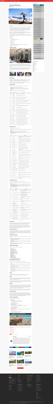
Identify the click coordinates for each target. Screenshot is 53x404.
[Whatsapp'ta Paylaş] (17, 347)
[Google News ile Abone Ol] (24, 24)
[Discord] (49, 1)
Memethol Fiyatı (37, 385)
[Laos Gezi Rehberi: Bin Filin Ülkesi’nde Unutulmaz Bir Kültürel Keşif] (20, 361)
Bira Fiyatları (10, 388)
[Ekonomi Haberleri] (38, 21)
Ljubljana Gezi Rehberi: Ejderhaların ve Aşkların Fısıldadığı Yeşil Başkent (12, 365)
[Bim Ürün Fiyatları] (38, 13)
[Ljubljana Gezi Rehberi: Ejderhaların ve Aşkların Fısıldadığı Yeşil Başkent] (12, 361)
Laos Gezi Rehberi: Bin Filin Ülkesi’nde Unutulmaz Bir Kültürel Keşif (20, 365)
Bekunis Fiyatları (37, 390)
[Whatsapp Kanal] (52, 1)
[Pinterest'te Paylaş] (20, 347)
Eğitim (33, 65)
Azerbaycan (11, 27)
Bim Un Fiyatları (19, 385)
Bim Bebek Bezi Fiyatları (20, 388)
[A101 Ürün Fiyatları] (38, 5)
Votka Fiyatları (10, 387)
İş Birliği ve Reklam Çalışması (39, 398)
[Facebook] (46, 1)
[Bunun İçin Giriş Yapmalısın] (15, 24)
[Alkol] (38, 7)
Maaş (33, 69)
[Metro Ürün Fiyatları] (38, 41)
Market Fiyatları (34, 64)
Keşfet (33, 67)
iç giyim (37, 395)
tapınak (29, 129)
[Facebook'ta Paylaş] (11, 347)
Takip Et (15, 345)
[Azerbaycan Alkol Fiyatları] (20, 74)
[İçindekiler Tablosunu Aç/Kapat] (30, 26)
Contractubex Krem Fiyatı (38, 389)
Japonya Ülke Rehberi (12, 330)
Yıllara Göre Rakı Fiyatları (29, 385)
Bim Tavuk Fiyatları (20, 389)
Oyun (33, 70)
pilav (28, 100)
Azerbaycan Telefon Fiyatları (28, 76)
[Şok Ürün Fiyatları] (38, 54)
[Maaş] (38, 37)
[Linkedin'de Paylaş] (23, 347)
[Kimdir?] (38, 33)
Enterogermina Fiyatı (38, 386)
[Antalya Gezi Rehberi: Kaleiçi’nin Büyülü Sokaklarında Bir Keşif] (20, 353)
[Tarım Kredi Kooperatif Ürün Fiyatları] (38, 56)
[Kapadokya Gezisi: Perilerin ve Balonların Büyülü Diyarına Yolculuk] (12, 353)
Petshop (34, 71)
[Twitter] (47, 1)
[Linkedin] (50, 1)
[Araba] (38, 9)
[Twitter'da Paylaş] (14, 347)
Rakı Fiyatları (10, 389)
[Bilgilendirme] (38, 11)
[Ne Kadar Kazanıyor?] (38, 45)
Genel (33, 66)
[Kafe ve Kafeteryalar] (38, 29)
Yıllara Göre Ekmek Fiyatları (29, 386)
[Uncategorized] (38, 58)
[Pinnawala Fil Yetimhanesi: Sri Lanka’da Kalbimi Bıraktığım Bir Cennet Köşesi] (28, 352)
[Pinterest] (51, 1)
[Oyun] (38, 47)
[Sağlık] (38, 52)
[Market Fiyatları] (38, 39)
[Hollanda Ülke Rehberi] (13, 74)
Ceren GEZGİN (12, 6)
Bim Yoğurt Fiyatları (20, 387)
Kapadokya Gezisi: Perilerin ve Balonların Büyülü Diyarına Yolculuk (12, 357)
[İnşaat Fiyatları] (38, 27)
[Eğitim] (38, 19)
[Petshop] (38, 48)
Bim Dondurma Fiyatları (20, 386)
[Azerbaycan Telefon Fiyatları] (28, 74)
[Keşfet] (38, 31)
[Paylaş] (29, 347)
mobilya (37, 397)
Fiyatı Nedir (2, 0)
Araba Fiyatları (34, 62)
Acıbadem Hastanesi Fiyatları (39, 388)
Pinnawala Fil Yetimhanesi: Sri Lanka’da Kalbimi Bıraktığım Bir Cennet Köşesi (28, 356)
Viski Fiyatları (10, 386)
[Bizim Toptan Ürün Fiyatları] (38, 15)
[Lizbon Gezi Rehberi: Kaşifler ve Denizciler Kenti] (28, 361)
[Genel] (38, 25)
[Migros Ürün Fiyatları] (38, 43)
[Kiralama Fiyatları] (38, 35)
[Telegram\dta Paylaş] (26, 347)
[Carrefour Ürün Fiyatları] (38, 17)
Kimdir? (34, 68)
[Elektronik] (38, 23)
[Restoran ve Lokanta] (38, 50)
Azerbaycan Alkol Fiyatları (19, 76)
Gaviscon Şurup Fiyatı (38, 387)
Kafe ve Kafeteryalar (35, 63)
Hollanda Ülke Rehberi (12, 76)
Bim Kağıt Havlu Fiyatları (20, 390)
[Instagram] (48, 1)
